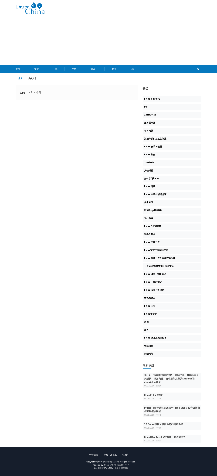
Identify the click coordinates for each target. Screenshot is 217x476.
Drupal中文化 (150, 314)
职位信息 (148, 345)
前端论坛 (148, 353)
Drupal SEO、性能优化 (155, 274)
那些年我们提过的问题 (155, 138)
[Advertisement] (108, 41)
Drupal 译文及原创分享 (155, 337)
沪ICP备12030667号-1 (119, 464)
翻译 (93, 68)
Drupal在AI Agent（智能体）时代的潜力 (165, 437)
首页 (18, 68)
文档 (74, 68)
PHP (146, 106)
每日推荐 (148, 130)
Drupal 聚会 (149, 154)
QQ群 (125, 454)
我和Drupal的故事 (153, 210)
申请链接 (93, 454)
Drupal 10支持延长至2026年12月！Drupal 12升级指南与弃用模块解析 (172, 409)
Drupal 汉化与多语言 (154, 290)
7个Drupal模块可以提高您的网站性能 (163, 424)
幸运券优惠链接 (121, 468)
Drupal (106, 464)
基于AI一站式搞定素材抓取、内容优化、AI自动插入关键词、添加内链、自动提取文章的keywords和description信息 (171, 379)
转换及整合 (149, 234)
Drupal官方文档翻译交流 (156, 250)
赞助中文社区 (110, 454)
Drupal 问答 (149, 306)
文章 (36, 68)
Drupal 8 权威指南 (152, 226)
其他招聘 (148, 170)
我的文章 (32, 78)
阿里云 (102, 468)
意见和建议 (149, 298)
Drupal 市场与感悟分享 (155, 194)
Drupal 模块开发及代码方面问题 (159, 258)
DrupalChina (113, 461)
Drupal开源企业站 (153, 282)
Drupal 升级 (149, 186)
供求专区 (148, 202)
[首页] (30, 8)
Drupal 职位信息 (152, 98)
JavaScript (149, 162)
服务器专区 (149, 122)
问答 (132, 68)
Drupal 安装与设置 (153, 146)
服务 (146, 329)
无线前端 (148, 218)
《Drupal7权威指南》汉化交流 (159, 266)
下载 (55, 68)
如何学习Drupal (151, 178)
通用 (146, 322)
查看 (21, 78)
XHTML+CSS (150, 114)
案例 (114, 68)
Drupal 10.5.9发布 (153, 395)
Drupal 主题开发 (152, 242)
